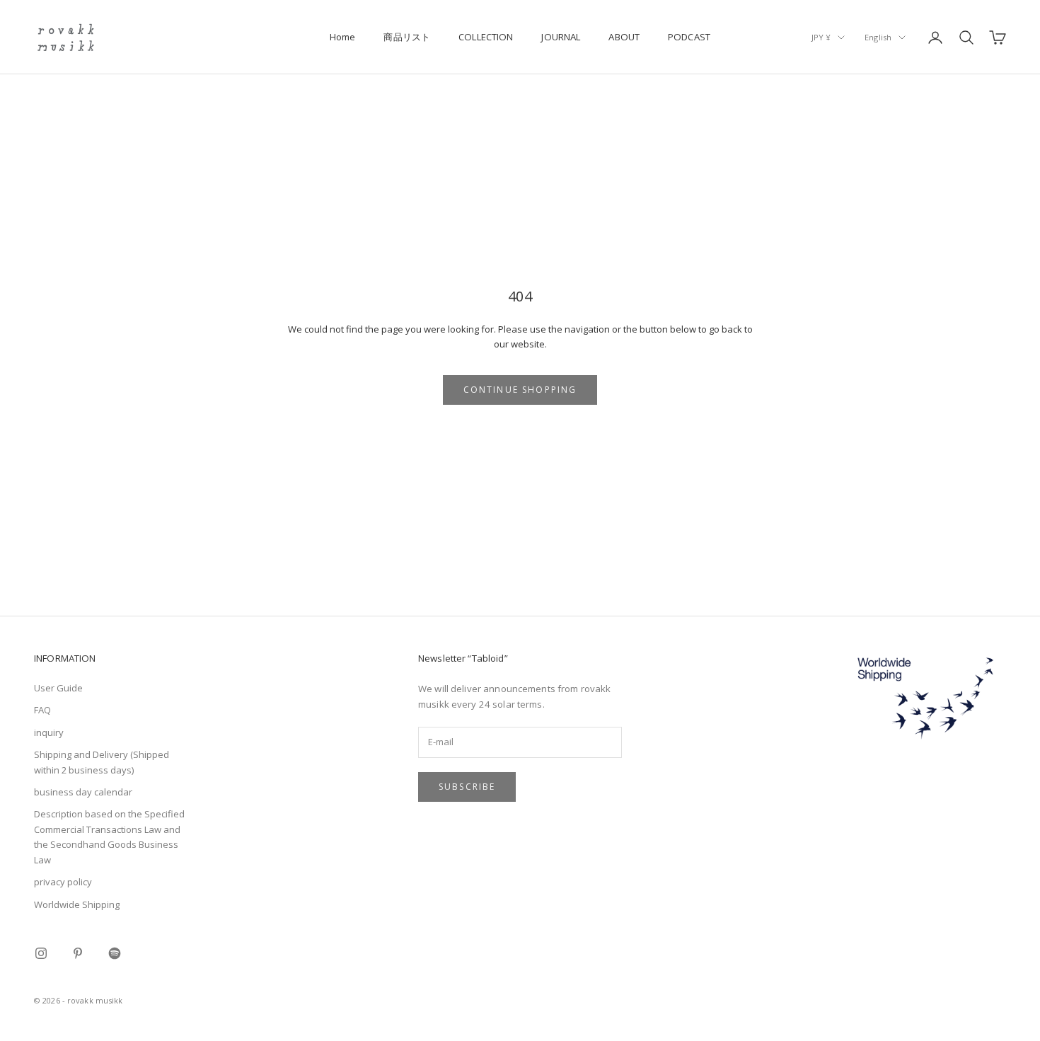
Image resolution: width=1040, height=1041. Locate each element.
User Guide (58, 687)
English (878, 37)
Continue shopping (520, 390)
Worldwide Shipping (77, 904)
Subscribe (467, 787)
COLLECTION (485, 36)
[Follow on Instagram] (41, 953)
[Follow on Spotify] (115, 953)
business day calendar (83, 792)
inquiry (49, 732)
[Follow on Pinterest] (78, 953)
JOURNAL (560, 36)
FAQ (42, 709)
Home (343, 36)
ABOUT (624, 36)
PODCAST (689, 36)
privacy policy (63, 881)
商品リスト (406, 36)
